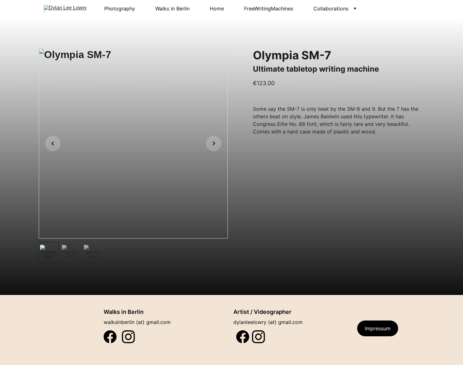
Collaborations (330, 8)
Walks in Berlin (172, 8)
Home (217, 8)
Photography (119, 8)
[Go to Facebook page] (242, 336)
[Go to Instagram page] (258, 336)
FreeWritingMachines (268, 8)
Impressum (378, 328)
